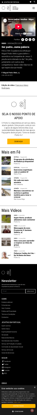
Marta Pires (17, 174)
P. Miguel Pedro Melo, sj (11, 73)
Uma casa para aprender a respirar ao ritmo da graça (24, 243)
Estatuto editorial (7, 302)
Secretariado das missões (10, 341)
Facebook (7, 361)
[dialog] (18, 400)
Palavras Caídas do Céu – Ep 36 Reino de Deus (24, 254)
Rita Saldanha (18, 184)
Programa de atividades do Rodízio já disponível (24, 160)
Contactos (5, 317)
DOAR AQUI (18, 141)
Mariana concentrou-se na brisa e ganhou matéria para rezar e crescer (24, 194)
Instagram (7, 367)
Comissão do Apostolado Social (12, 347)
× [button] (34, 387)
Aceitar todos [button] (18, 406)
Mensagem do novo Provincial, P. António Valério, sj (22, 230)
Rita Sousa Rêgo (19, 199)
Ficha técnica (6, 305)
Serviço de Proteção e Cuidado (11, 344)
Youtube (6, 370)
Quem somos (6, 326)
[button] (18, 411)
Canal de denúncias (8, 353)
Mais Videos (12, 210)
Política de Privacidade (9, 311)
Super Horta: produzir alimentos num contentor (24, 219)
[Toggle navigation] (33, 8)
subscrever (30, 291)
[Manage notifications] (32, 410)
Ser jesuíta (5, 335)
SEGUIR (4, 358)
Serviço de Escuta (7, 350)
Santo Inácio (6, 329)
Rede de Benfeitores (8, 338)
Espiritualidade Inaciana (9, 332)
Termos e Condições (8, 314)
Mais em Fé (11, 152)
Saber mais (17, 402)
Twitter (6, 364)
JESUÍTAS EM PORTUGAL (11, 322)
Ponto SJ (17, 164)
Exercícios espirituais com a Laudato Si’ (23, 171)
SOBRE (4, 299)
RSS (5, 373)
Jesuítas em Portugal (11, 2)
